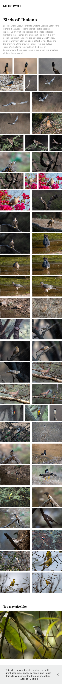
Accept (24, 678)
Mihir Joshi (12, 6)
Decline (34, 678)
